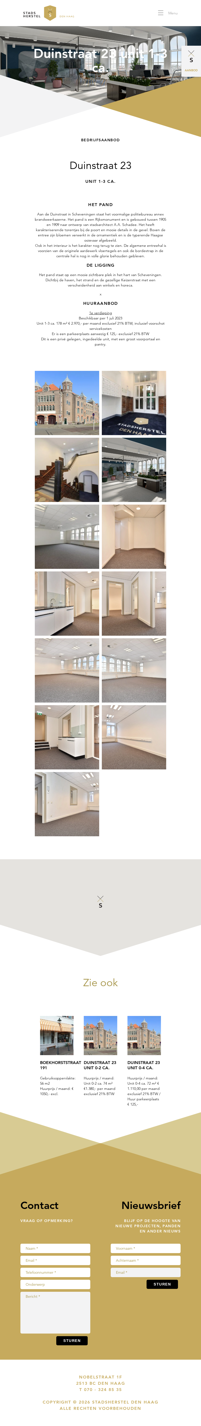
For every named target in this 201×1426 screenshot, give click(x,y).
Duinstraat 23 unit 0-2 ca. (100, 1065)
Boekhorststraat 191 (57, 1065)
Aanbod (191, 70)
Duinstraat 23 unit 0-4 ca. (143, 1065)
